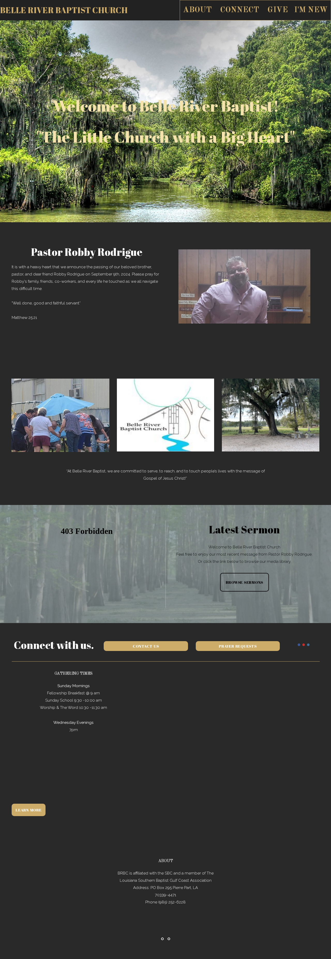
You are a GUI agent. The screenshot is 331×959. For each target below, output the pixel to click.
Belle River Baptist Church (64, 10)
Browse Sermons (245, 582)
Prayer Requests (238, 646)
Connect (240, 10)
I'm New (311, 10)
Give (277, 10)
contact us (146, 646)
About (198, 10)
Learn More (29, 809)
